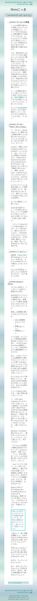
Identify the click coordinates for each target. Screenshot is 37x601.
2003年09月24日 (15, 15)
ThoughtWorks (22, 108)
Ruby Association (23, 596)
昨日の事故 (19, 97)
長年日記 (27, 16)
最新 (24, 2)
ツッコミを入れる (14, 583)
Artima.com (21, 255)
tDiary (18, 597)
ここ (24, 202)
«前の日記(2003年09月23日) (13, 2)
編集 (31, 4)
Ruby (17, 599)
